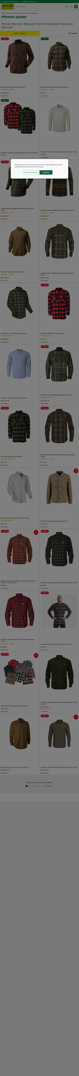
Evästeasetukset (30, 172)
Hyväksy (46, 172)
